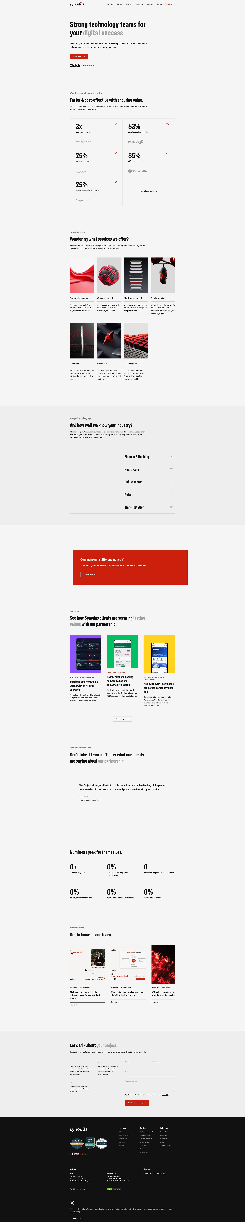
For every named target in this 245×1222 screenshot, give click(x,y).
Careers (159, 4)
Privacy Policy (165, 1095)
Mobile (77, 677)
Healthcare (90, 677)
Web (83, 677)
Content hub (139, 4)
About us (150, 4)
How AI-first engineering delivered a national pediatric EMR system (120, 681)
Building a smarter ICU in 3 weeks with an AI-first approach (84, 685)
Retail (162, 1142)
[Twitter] (84, 1189)
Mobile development (146, 1139)
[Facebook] (71, 1189)
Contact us (122, 1149)
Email (127, 1071)
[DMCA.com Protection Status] (114, 1190)
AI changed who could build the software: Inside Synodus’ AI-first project (85, 995)
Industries (129, 4)
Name (127, 1062)
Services (119, 4)
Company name (157, 1062)
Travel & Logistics (165, 1145)
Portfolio (110, 4)
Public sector (164, 1139)
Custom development (146, 1132)
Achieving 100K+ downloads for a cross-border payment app (159, 688)
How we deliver (123, 1135)
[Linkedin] (74, 1189)
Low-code (143, 1145)
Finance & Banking (149, 679)
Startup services (144, 1142)
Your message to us (131, 1081)
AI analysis (73, 987)
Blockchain (147, 677)
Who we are (123, 1132)
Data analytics (144, 1152)
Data (71, 677)
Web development (145, 1135)
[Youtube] (77, 1189)
